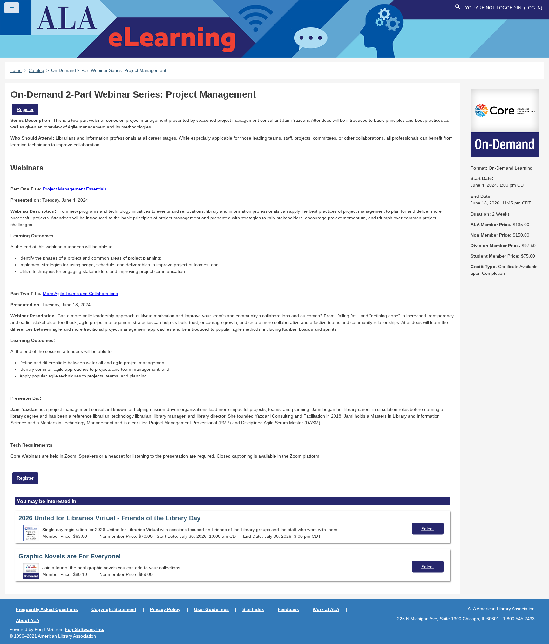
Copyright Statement (114, 609)
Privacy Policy (165, 609)
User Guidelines (211, 609)
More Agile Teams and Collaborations (80, 293)
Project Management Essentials (74, 188)
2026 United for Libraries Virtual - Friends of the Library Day (109, 518)
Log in (533, 7)
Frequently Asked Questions (47, 609)
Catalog (36, 70)
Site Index (253, 609)
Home (16, 70)
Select (427, 528)
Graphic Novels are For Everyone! (69, 556)
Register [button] (25, 109)
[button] (457, 7)
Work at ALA (326, 609)
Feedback (288, 609)
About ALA (27, 620)
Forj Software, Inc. (84, 629)
